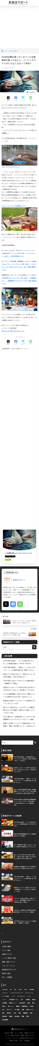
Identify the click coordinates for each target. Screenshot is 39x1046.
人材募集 (27, 999)
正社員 (31, 1006)
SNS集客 (31, 989)
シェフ (13, 996)
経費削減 (25, 1013)
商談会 (34, 999)
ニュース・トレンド (8, 965)
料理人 (4, 1006)
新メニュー (11, 1006)
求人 (3, 1009)
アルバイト (5, 993)
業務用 (18, 1006)
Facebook (13, 607)
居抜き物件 (22, 1003)
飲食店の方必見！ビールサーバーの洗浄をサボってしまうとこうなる (19, 702)
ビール (29, 996)
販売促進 (17, 1016)
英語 (31, 1013)
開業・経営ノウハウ (8, 962)
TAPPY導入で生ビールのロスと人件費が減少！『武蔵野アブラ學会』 (19, 682)
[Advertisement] (19, 28)
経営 (19, 1013)
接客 (33, 1003)
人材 (22, 999)
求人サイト (10, 1009)
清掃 (23, 1009)
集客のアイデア (7, 954)
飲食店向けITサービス (9, 969)
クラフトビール (29, 993)
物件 (3, 1013)
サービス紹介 (5, 996)
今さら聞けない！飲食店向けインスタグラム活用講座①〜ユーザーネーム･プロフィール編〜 (19, 718)
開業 (23, 1016)
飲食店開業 (5, 1019)
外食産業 (4, 1003)
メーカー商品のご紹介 (9, 958)
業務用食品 (25, 1006)
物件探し (9, 1013)
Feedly (20, 607)
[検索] (34, 647)
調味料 (11, 1016)
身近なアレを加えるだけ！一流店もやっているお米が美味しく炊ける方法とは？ (19, 675)
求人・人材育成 (7, 977)
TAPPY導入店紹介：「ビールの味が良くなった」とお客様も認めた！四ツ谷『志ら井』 (18, 662)
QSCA (20, 989)
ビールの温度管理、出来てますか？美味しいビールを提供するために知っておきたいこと (19, 695)
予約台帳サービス (13, 999)
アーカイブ (24, 348)
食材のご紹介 (6, 973)
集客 (28, 1016)
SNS (25, 989)
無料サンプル (30, 1009)
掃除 (29, 1003)
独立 (15, 1013)
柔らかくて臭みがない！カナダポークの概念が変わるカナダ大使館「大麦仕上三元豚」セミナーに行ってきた (19, 710)
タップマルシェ (21, 996)
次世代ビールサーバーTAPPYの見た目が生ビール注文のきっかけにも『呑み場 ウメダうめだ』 (19, 689)
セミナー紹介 (6, 950)
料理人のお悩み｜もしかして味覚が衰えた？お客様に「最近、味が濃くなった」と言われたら (19, 725)
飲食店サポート (21, 1029)
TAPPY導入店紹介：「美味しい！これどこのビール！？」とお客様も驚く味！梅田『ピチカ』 (19, 669)
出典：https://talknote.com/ (10, 167)
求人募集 (17, 1009)
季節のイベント (13, 1003)
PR (11, 989)
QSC (15, 989)
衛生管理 (4, 1016)
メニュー (4, 999)
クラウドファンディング (16, 993)
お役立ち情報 (15, 348)
